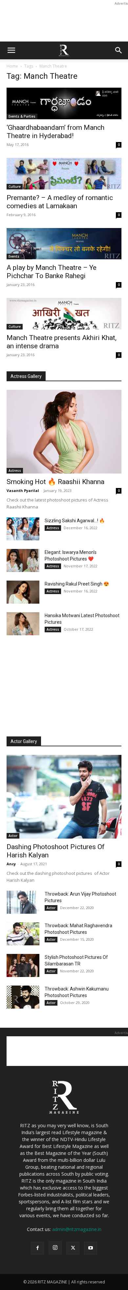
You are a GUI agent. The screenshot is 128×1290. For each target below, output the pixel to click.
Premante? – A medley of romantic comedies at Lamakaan (60, 202)
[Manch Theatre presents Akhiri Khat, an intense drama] (64, 314)
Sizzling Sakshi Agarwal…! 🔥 (75, 520)
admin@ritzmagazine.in (76, 1229)
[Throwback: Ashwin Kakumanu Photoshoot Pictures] (23, 997)
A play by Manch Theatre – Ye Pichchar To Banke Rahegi (51, 272)
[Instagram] (55, 1247)
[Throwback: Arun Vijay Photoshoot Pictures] (23, 902)
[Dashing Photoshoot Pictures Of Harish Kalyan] (64, 797)
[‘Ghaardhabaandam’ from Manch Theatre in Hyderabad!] (64, 103)
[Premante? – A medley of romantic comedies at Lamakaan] (64, 173)
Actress (15, 470)
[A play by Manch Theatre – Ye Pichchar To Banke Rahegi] (64, 244)
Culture (15, 186)
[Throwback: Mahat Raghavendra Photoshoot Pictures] (23, 933)
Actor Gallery (24, 741)
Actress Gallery (26, 376)
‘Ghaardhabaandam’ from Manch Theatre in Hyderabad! (55, 132)
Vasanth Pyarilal (23, 490)
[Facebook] (37, 1248)
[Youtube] (90, 1248)
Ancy (11, 863)
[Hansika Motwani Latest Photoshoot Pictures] (23, 623)
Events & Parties (22, 116)
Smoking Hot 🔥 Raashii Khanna (55, 482)
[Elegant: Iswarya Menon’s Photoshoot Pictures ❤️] (23, 560)
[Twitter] (72, 1248)
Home (12, 66)
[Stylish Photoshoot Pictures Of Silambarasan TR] (23, 965)
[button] (11, 50)
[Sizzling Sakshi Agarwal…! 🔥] (23, 528)
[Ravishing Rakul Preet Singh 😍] (23, 592)
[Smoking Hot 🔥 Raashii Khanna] (64, 431)
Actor (13, 835)
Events (14, 256)
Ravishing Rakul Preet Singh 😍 (77, 584)
